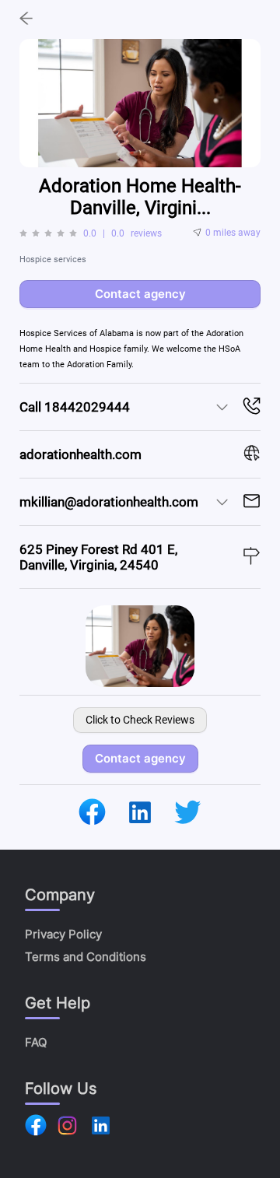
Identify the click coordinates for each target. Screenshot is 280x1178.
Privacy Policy (63, 934)
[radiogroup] (48, 233)
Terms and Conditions (85, 956)
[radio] (23, 233)
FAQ (36, 1042)
